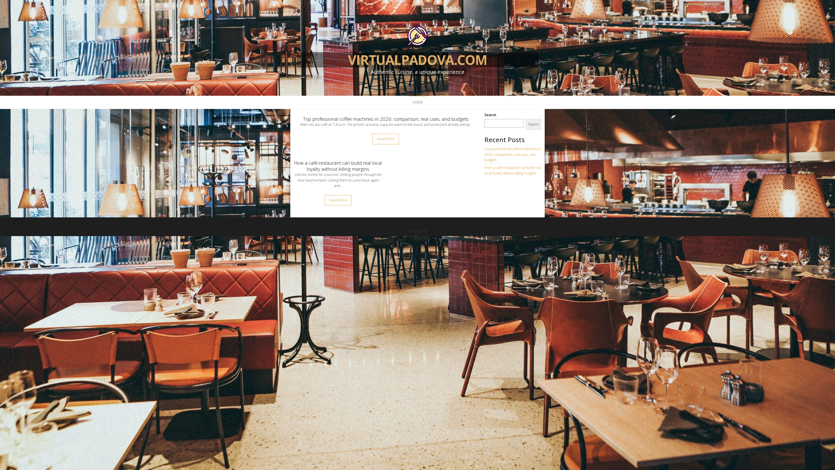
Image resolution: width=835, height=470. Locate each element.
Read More (385, 138)
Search (490, 114)
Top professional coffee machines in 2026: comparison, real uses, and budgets (386, 119)
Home (417, 102)
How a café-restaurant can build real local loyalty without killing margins (338, 165)
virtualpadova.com (417, 60)
